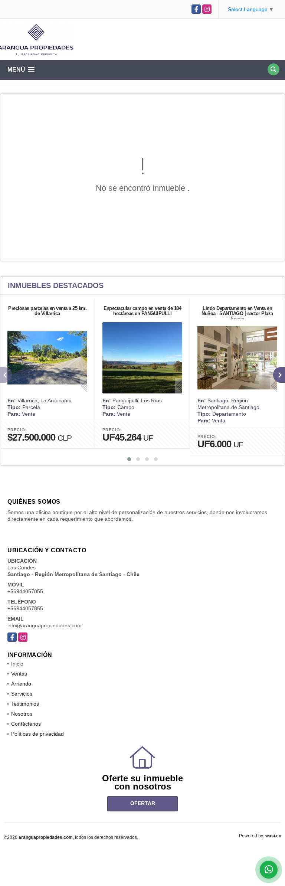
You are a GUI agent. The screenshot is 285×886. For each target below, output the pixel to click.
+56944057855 (25, 591)
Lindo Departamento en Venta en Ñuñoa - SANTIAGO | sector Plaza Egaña (237, 313)
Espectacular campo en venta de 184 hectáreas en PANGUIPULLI (142, 310)
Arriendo (21, 684)
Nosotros (21, 714)
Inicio (17, 664)
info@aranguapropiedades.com (44, 625)
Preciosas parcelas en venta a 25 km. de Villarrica (47, 310)
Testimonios (25, 704)
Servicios (21, 694)
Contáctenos (26, 724)
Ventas (19, 674)
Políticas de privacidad (37, 734)
